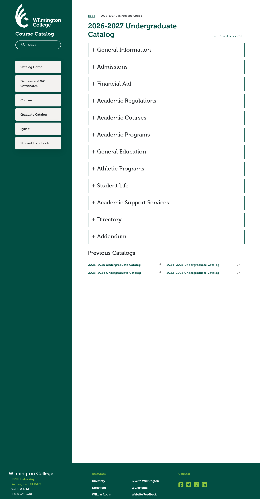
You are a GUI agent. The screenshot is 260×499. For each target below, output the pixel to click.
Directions (99, 487)
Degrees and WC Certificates (33, 84)
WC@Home (140, 487)
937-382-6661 (20, 489)
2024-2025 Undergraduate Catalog (192, 265)
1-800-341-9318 (21, 494)
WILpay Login (101, 494)
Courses (26, 100)
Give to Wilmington (145, 481)
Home (91, 15)
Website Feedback (144, 494)
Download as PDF (230, 36)
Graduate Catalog (34, 114)
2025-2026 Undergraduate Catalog (114, 265)
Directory (98, 481)
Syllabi (25, 129)
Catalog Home (31, 67)
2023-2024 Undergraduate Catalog (114, 273)
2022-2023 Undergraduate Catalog (192, 273)
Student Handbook (35, 143)
